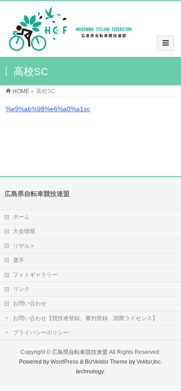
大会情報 (24, 231)
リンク (21, 289)
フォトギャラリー (35, 274)
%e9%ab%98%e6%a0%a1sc (48, 109)
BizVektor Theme (106, 362)
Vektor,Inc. (149, 362)
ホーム (21, 217)
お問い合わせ (29, 303)
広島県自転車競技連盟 (80, 352)
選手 (18, 260)
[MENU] (165, 43)
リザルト (24, 246)
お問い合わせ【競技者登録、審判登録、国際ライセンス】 (85, 318)
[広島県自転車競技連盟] (70, 47)
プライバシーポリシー (41, 332)
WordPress (64, 362)
